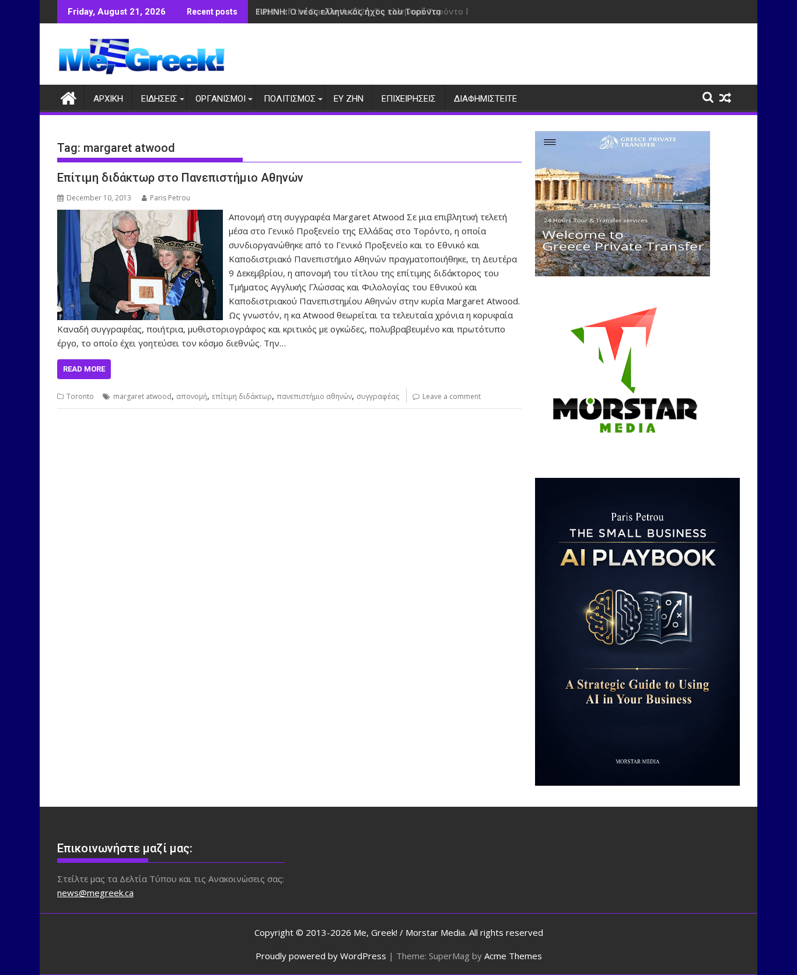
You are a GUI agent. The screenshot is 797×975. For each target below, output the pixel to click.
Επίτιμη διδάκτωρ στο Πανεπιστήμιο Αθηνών (180, 178)
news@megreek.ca (95, 892)
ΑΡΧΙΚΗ (108, 98)
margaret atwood (142, 396)
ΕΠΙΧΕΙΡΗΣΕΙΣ (409, 98)
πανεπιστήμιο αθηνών (314, 396)
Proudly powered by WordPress (321, 956)
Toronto (80, 396)
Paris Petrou (170, 198)
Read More (84, 369)
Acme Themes (513, 956)
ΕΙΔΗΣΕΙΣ (159, 98)
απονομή (191, 396)
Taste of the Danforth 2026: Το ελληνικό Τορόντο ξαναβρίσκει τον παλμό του (419, 11)
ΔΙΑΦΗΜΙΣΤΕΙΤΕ (485, 98)
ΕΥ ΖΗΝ (348, 98)
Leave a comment (451, 396)
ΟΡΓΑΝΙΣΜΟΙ (220, 98)
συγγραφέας (377, 396)
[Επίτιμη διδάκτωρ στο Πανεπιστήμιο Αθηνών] (140, 217)
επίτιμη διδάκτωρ (242, 396)
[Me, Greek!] (68, 97)
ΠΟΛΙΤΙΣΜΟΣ (290, 98)
